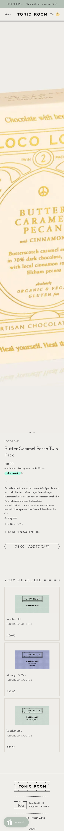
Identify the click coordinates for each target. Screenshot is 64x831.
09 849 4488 (38, 818)
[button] (30, 432)
